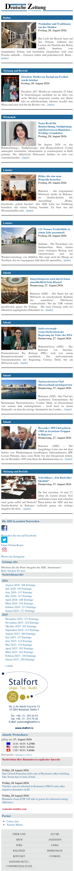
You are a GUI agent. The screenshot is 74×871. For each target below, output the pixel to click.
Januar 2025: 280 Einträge (20, 659)
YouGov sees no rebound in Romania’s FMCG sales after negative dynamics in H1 (33, 787)
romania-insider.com (14, 809)
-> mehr (8, 666)
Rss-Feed (19, 850)
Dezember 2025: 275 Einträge (22, 618)
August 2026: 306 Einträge (20, 585)
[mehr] (4, 58)
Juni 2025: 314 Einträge (18, 641)
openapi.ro (20, 754)
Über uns (19, 834)
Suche (55, 834)
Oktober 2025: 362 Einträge (21, 626)
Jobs (19, 845)
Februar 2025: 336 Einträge (20, 655)
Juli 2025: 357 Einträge (18, 637)
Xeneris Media (15, 824)
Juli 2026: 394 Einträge (18, 588)
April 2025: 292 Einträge (19, 648)
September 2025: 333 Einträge (22, 630)
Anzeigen (54, 839)
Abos (19, 839)
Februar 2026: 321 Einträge (20, 607)
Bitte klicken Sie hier (13, 570)
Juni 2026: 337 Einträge (18, 592)
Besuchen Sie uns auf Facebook (18, 535)
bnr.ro (29, 754)
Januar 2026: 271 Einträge (20, 610)
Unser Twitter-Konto (12, 545)
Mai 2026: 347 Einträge (18, 596)
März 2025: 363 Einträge (19, 652)
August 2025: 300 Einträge (20, 633)
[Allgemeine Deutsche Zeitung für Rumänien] (29, 7)
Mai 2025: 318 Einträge (18, 644)
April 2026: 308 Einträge (19, 599)
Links (55, 845)
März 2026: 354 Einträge (19, 603)
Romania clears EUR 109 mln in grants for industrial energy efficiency (35, 800)
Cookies (54, 856)
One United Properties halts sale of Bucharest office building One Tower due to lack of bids (35, 775)
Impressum (54, 850)
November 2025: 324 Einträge (22, 622)
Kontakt (19, 856)
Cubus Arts (13, 821)
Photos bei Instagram (12, 556)
